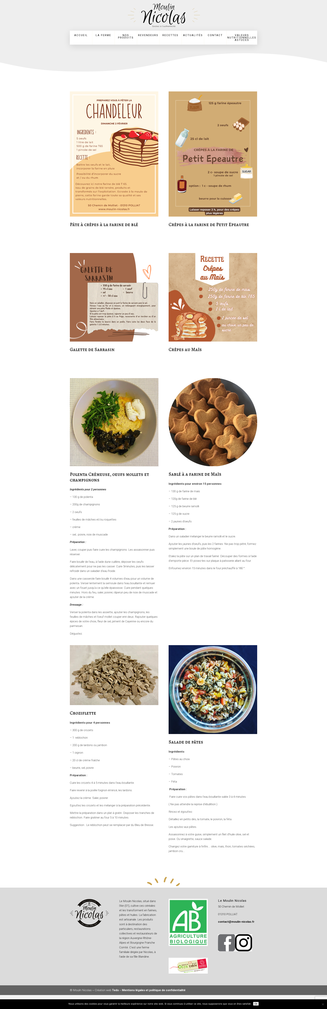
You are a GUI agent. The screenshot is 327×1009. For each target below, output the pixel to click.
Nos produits (126, 36)
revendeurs (148, 35)
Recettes (170, 35)
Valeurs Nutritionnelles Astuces (241, 38)
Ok (255, 1003)
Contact (215, 35)
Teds (115, 990)
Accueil (81, 35)
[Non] (322, 1004)
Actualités (193, 35)
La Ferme (103, 35)
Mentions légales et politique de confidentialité (153, 990)
